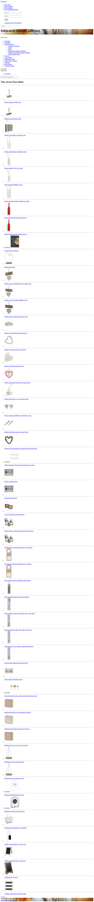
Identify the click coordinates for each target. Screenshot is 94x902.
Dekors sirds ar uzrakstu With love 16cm (16, 316)
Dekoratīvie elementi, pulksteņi (17, 51)
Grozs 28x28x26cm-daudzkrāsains (14, 514)
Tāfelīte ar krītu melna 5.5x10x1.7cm (15, 844)
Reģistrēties (18, 23)
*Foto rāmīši (8, 57)
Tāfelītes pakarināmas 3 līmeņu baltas (15, 894)
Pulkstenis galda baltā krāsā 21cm (14, 795)
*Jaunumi (7, 41)
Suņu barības (8, 64)
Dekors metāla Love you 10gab (13, 168)
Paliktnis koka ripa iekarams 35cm (14, 778)
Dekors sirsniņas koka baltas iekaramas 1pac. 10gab (19, 465)
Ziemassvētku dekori (14, 54)
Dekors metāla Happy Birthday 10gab (15, 152)
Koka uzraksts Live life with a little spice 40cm (18, 630)
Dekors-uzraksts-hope (10, 498)
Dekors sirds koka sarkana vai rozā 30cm (16, 432)
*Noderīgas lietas (9, 66)
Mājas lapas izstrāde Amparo (9, 900)
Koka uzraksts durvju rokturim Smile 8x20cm (17, 580)
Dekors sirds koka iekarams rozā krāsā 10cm (17, 382)
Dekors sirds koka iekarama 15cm (14, 366)
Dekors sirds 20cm (9, 267)
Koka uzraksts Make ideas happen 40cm (16, 663)
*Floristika (7, 43)
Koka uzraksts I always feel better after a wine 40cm (19, 613)
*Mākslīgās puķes (9, 59)
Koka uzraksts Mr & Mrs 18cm (13, 679)
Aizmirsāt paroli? (9, 23)
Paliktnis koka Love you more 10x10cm (16, 745)
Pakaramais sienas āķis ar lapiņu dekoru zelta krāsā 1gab (20, 696)
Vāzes (10, 49)
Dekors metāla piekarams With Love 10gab (16, 201)
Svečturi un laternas (13, 46)
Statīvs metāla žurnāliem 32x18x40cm (15, 828)
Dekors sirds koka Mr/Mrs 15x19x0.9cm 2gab (17, 415)
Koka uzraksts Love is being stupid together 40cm (18, 646)
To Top (3, 897)
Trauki (10, 47)
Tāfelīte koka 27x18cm (11, 877)
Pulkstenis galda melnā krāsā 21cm (14, 811)
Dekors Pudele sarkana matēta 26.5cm (15, 217)
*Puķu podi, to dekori (10, 61)
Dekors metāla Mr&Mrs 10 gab (13, 185)
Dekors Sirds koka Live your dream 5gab (16, 399)
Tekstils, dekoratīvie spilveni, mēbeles (19, 52)
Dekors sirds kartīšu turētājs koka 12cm (15, 333)
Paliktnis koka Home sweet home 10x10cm (17, 729)
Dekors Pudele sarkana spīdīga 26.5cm (15, 234)
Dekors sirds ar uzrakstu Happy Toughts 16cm (17, 283)
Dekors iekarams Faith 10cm (12, 102)
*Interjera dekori (9, 44)
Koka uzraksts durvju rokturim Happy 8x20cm (17, 564)
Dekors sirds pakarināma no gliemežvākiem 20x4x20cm (20, 448)
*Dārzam (7, 62)
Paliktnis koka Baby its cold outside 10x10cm (17, 712)
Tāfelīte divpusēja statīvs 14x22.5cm (15, 861)
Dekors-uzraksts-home (10, 481)
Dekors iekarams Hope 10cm (12, 119)
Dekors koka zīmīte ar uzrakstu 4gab (15, 135)
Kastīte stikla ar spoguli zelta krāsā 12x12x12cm (18, 547)
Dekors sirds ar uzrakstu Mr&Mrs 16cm (15, 300)
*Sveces (6, 56)
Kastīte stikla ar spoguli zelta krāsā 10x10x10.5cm (18, 531)
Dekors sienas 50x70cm (11, 250)
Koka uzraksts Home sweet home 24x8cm (16, 597)
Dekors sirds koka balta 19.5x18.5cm (15, 349)
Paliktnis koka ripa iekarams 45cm (14, 762)
